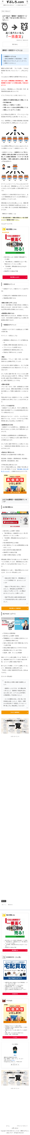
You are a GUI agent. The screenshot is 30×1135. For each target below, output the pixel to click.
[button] (27, 561)
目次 (13, 44)
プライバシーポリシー (22, 1125)
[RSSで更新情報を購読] (18, 1065)
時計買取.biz (15, 950)
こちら (13, 1060)
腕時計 (4, 901)
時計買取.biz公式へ (15, 277)
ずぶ (15, 1055)
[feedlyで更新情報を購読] (16, 1065)
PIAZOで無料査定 (15, 712)
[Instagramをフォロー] (14, 1065)
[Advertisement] (15, 753)
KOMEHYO (15, 993)
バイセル (15, 1037)
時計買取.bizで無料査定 (15, 608)
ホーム (7, 1125)
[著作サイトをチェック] (12, 1065)
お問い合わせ (15, 1128)
